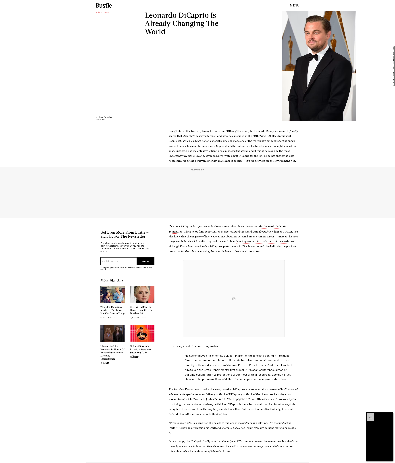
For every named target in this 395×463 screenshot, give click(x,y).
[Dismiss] (390, 415)
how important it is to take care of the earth (262, 241)
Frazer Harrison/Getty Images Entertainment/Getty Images (393, 66)
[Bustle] (104, 5)
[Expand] (369, 415)
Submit (145, 261)
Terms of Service (146, 267)
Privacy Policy (109, 269)
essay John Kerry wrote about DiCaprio (226, 155)
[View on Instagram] (234, 298)
